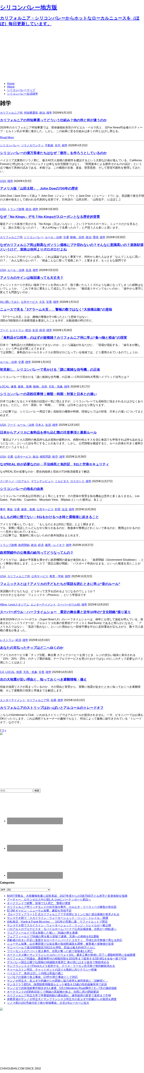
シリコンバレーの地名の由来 (21, 489)
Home (11, 83)
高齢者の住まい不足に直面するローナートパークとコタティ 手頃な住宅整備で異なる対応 (64, 940)
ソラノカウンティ (32, 145)
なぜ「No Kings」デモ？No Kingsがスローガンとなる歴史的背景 (50, 217)
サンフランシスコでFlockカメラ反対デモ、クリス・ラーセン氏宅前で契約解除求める (61, 965)
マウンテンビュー (42, 481)
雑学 (49, 112)
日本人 (39, 424)
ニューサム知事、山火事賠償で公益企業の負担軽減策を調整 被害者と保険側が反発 (60, 943)
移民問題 (45, 456)
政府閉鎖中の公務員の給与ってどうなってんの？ (36, 552)
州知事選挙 (31, 112)
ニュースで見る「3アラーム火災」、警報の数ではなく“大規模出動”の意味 (56, 309)
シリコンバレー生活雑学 (22, 93)
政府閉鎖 (24, 545)
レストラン (17, 330)
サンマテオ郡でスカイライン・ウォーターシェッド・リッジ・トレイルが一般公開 (59, 925)
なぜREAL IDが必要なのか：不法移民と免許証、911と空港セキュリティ (54, 464)
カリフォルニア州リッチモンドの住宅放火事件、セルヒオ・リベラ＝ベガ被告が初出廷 (62, 906)
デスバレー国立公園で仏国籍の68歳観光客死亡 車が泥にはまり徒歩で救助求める (58, 962)
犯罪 (57, 509)
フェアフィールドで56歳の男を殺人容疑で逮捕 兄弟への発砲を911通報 (53, 936)
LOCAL (4, 386)
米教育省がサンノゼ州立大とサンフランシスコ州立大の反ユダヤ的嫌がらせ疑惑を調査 (62, 999)
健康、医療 (25, 386)
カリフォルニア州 (11, 112)
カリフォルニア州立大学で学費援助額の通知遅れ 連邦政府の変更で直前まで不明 (59, 995)
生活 (28, 270)
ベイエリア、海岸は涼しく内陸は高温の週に (35, 973)
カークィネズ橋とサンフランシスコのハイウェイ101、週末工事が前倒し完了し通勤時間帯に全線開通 (71, 954)
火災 (42, 301)
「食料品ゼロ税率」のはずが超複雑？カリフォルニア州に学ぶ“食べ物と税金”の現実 (63, 337)
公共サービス (29, 301)
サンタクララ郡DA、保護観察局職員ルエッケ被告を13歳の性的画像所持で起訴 (57, 984)
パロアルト (22, 481)
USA (3, 181)
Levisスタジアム (18, 604)
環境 (95, 237)
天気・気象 (56, 386)
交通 (66, 237)
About (10, 86)
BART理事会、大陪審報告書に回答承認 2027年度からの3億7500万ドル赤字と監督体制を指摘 (67, 895)
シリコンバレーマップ (21, 90)
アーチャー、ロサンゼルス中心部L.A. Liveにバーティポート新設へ (49, 899)
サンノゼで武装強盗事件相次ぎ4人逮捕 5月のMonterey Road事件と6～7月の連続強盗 (62, 988)
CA (2, 672)
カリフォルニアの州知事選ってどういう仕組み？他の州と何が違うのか (53, 120)
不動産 (49, 145)
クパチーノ (7, 481)
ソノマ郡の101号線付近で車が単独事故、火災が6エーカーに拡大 (48, 1002)
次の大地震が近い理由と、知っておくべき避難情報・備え (43, 679)
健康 (13, 386)
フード (4, 330)
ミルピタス (62, 481)
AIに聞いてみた (9, 301)
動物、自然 (77, 237)
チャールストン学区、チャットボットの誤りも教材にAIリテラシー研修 (52, 969)
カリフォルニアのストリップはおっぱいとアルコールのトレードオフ (51, 708)
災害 (49, 301)
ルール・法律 (53, 237)
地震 (19, 672)
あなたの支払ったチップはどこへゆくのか (31, 647)
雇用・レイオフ (55, 545)
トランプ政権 (15, 209)
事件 (3, 509)
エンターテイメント (43, 604)
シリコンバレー (10, 145)
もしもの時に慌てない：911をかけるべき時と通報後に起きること (49, 517)
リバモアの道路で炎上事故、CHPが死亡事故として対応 (42, 977)
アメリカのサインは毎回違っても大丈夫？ (31, 277)
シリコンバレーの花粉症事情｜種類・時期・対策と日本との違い (48, 394)
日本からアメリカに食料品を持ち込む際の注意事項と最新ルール (48, 432)
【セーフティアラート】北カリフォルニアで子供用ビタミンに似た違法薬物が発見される (63, 914)
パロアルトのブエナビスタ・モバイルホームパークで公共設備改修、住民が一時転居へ (62, 929)
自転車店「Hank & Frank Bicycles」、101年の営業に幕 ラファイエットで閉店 (57, 921)
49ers (3, 604)
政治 (42, 112)
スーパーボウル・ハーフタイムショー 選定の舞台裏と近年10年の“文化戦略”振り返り (65, 612)
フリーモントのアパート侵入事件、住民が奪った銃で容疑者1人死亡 (50, 951)
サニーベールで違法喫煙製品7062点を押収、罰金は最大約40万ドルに (51, 947)
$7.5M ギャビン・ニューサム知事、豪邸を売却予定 (39, 910)
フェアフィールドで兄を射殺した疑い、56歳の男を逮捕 (42, 932)
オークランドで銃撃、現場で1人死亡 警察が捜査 (38, 903)
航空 (55, 456)
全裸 (53, 700)
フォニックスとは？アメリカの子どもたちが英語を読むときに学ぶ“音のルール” (60, 584)
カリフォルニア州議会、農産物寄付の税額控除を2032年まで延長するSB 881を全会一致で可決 (67, 958)
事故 (10, 509)
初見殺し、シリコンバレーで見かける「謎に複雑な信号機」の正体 (50, 369)
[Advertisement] (72, 54)
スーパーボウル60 (68, 604)
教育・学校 (57, 576)
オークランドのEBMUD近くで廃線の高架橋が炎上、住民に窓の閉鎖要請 (53, 991)
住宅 (57, 145)
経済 (42, 330)
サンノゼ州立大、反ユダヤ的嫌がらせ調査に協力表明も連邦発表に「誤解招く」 (57, 980)
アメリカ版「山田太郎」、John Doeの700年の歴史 (39, 188)
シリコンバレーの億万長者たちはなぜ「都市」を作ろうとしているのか (53, 153)
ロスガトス (77, 481)
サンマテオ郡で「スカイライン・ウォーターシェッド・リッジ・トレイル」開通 (57, 917)
